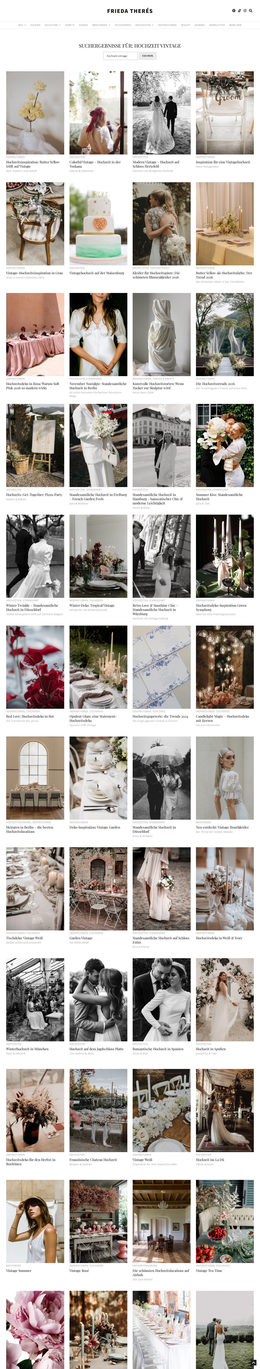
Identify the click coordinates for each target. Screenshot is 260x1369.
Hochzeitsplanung (18, 822)
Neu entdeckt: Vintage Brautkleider (222, 827)
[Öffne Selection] (60, 25)
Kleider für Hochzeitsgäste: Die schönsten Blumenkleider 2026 (156, 275)
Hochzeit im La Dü (210, 1159)
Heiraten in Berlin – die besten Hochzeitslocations (29, 829)
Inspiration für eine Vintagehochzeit (223, 162)
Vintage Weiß (142, 1159)
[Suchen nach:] (120, 56)
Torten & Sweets (163, 378)
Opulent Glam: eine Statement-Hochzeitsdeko (93, 718)
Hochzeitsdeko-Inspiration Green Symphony (221, 607)
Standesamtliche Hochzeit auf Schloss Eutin (161, 940)
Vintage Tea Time (209, 1270)
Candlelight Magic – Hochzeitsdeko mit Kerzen (222, 718)
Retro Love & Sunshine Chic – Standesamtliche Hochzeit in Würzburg (155, 609)
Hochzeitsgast (160, 267)
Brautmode (203, 822)
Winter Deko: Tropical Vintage (92, 605)
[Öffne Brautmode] (109, 25)
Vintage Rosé (79, 1270)
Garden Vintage (81, 938)
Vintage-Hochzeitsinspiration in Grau (34, 273)
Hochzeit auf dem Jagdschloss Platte (97, 1048)
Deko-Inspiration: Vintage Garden (95, 827)
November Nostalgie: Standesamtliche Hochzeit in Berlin (98, 385)
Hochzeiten (77, 157)
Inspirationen (15, 157)
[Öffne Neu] (25, 25)
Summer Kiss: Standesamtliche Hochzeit (219, 496)
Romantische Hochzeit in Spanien (158, 1048)
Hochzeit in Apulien (211, 1048)
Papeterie (159, 711)
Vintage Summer (18, 1270)
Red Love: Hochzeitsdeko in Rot (30, 716)
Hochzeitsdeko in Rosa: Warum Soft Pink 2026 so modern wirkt (32, 385)
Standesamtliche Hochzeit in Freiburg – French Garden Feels (98, 496)
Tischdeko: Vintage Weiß (24, 938)
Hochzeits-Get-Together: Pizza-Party (34, 494)
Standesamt (94, 378)
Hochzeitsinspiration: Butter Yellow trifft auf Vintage (33, 164)
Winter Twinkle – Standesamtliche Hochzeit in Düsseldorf (32, 607)
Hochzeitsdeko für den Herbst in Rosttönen (30, 1161)
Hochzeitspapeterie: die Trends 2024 (160, 716)
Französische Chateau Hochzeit (93, 1159)
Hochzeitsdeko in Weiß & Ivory (219, 938)
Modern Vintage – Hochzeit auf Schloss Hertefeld (156, 164)
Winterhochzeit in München (27, 1048)
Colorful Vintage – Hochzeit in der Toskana (95, 164)
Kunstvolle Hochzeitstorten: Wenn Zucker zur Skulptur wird (158, 385)
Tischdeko (96, 600)
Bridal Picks (141, 267)
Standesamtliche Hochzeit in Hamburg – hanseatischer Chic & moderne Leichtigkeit (158, 498)
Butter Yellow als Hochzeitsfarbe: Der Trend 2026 (224, 275)
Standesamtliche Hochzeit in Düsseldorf (154, 829)
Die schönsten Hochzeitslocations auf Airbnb (161, 1272)
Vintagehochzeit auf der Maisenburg (97, 273)
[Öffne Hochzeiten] (153, 25)
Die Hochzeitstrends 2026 (215, 383)
